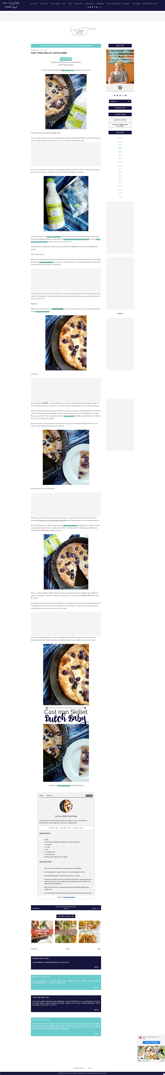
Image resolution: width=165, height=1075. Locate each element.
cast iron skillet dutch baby (65, 906)
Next (99, 949)
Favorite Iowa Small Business (120, 125)
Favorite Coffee (120, 120)
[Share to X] (95, 908)
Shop (70, 3)
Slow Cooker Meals (114, 3)
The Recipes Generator (69, 897)
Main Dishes (90, 3)
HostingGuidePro (39, 1019)
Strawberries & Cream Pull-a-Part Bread (76, 239)
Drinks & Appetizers (150, 3)
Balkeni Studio (102, 1073)
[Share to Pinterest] (99, 908)
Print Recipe (89, 795)
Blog (64, 3)
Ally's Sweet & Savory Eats (78, 1073)
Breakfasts (100, 3)
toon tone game (38, 997)
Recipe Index (55, 3)
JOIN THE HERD (57, 309)
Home (67, 949)
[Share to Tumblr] (97, 908)
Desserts (126, 3)
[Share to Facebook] (93, 908)
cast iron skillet (69, 416)
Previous (34, 949)
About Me (34, 3)
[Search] (129, 101)
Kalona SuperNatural (67, 70)
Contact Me (44, 3)
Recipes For (79, 3)
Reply (96, 967)
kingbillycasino (38, 958)
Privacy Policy (79, 1068)
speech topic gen (39, 977)
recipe (66, 908)
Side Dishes (136, 3)
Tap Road (71, 1027)
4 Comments (36, 908)
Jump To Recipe (66, 58)
